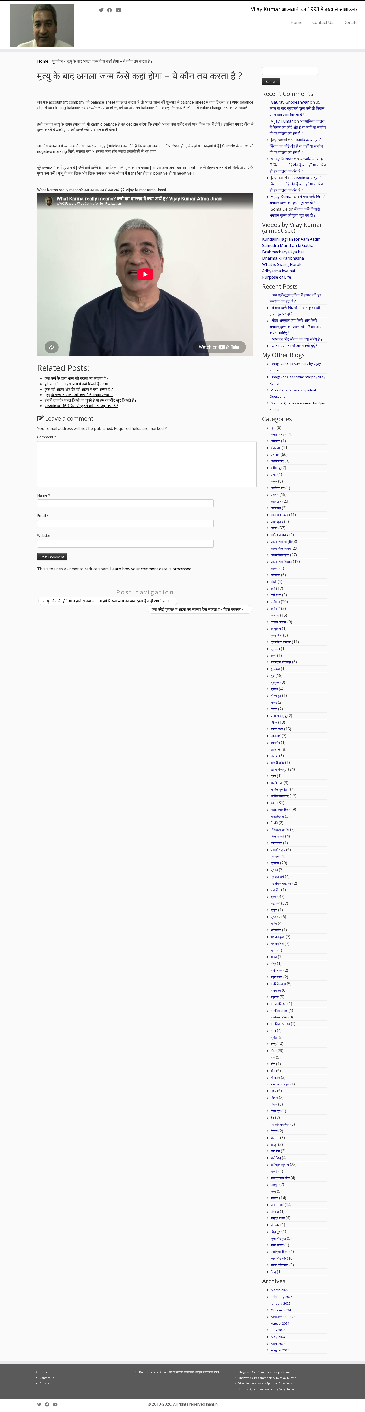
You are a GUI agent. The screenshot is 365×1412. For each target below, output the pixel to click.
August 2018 (280, 1350)
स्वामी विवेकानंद (279, 1265)
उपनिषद (275, 575)
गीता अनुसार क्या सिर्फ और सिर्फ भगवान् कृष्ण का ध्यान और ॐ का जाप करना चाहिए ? (296, 326)
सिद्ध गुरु (275, 1231)
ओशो (274, 582)
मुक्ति (274, 1037)
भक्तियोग (276, 930)
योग (273, 1071)
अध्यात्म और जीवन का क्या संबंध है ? (297, 339)
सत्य (273, 1191)
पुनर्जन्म (57, 61)
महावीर (275, 997)
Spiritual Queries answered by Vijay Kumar (266, 1389)
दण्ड (273, 776)
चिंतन (274, 709)
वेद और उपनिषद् (280, 1124)
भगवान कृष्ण (278, 937)
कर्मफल (275, 602)
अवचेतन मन (277, 488)
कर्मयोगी (275, 608)
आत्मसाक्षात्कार (279, 515)
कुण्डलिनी (276, 635)
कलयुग (275, 615)
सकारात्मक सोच (280, 1178)
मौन (273, 1064)
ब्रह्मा (274, 910)
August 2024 (280, 1323)
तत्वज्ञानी (276, 749)
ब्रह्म (273, 896)
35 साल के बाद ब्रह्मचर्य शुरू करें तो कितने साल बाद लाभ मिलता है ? (297, 108)
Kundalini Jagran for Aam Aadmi (291, 239)
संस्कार (275, 1225)
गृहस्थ (274, 689)
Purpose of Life (276, 277)
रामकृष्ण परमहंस (280, 1084)
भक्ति (274, 923)
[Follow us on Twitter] (103, 10)
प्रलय (274, 870)
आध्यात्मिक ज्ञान (280, 555)
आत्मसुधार (277, 521)
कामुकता (276, 628)
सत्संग (274, 1198)
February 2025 (281, 1296)
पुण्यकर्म (275, 856)
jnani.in (212, 1404)
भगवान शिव (277, 943)
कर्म (273, 588)
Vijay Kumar (282, 121)
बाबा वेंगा (275, 890)
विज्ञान (274, 1097)
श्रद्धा (274, 1144)
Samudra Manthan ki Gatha (287, 245)
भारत (274, 957)
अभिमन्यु (275, 468)
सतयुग (274, 1184)
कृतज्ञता (275, 649)
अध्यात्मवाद (277, 461)
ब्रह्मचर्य (275, 903)
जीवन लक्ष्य (277, 729)
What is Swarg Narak (281, 264)
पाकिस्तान (276, 843)
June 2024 (278, 1330)
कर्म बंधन (276, 595)
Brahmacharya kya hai (283, 252)
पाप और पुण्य (278, 850)
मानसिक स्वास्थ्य (280, 1024)
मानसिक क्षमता (279, 1010)
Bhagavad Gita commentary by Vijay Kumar (267, 1377)
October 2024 (281, 1310)
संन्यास (275, 1211)
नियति (274, 823)
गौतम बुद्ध (276, 695)
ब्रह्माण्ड (275, 917)
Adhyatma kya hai (278, 271)
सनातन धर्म (277, 1205)
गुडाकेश (275, 669)
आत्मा (274, 528)
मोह (273, 1057)
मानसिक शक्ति (279, 1017)
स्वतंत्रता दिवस (279, 1251)
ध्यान (273, 803)
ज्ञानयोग (275, 742)
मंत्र (273, 963)
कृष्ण (273, 655)
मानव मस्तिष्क (278, 1004)
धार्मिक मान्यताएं (280, 796)
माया (273, 1030)
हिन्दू (273, 1272)
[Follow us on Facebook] (111, 10)
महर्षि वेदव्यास (278, 984)
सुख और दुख (278, 1238)
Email (43, 515)
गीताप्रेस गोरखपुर (281, 662)
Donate (350, 22)
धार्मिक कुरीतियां (280, 789)
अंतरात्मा (276, 448)
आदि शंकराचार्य (279, 535)
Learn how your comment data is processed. (151, 569)
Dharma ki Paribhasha (283, 258)
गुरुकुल (275, 682)
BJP (273, 428)
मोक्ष (273, 1051)
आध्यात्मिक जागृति (281, 541)
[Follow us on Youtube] (119, 10)
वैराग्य (274, 1131)
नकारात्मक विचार (281, 809)
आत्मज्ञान (276, 501)
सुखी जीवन (277, 1245)
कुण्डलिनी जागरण (281, 642)
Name (43, 495)
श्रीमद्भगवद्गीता (280, 1164)
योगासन (275, 1077)
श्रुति (274, 1171)
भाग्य (273, 950)
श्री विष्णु (276, 1158)
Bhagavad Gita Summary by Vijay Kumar (265, 1372)
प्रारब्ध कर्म (277, 876)
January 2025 (280, 1303)
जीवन (274, 722)
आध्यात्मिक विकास (281, 561)
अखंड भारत (277, 434)
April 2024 (278, 1343)
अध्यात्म (275, 454)
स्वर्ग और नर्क (278, 1258)
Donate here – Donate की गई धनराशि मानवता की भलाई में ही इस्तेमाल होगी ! (179, 1372)
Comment (46, 437)
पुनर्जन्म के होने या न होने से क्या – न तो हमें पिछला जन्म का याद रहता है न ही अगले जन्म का (108, 601)
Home (296, 22)
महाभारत (276, 990)
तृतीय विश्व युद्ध (279, 769)
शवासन (275, 1138)
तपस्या (274, 756)
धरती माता (277, 783)
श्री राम (275, 1151)
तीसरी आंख (277, 762)
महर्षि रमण (276, 970)
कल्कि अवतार (278, 622)
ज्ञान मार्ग (276, 736)
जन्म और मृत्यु (278, 716)
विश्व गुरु (275, 1111)
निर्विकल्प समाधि (280, 829)
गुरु (273, 675)
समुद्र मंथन (278, 1218)
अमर (273, 474)
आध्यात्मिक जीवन (281, 548)
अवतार (275, 495)
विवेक (274, 1104)
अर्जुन (274, 481)
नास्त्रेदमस (277, 816)
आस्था (274, 568)
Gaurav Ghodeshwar (290, 102)
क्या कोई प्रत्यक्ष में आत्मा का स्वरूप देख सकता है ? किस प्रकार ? (200, 609)
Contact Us (322, 22)
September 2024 (283, 1316)
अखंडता (275, 441)
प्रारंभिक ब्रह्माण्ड (281, 883)
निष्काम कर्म (277, 836)
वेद (272, 1118)
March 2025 (279, 1290)
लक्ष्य (273, 1091)
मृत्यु (273, 1044)
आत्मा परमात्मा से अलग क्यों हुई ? (294, 345)
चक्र (274, 702)
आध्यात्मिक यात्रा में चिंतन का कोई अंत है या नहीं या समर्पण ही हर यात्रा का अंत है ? (298, 127)
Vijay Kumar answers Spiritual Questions (265, 1383)
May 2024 (278, 1337)
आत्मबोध (276, 508)
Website (43, 535)
